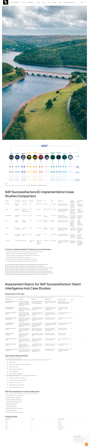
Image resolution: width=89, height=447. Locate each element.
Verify (60, 2)
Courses (24, 2)
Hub (49, 2)
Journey (38, 2)
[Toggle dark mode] (82, 2)
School (44, 2)
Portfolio (54, 2)
